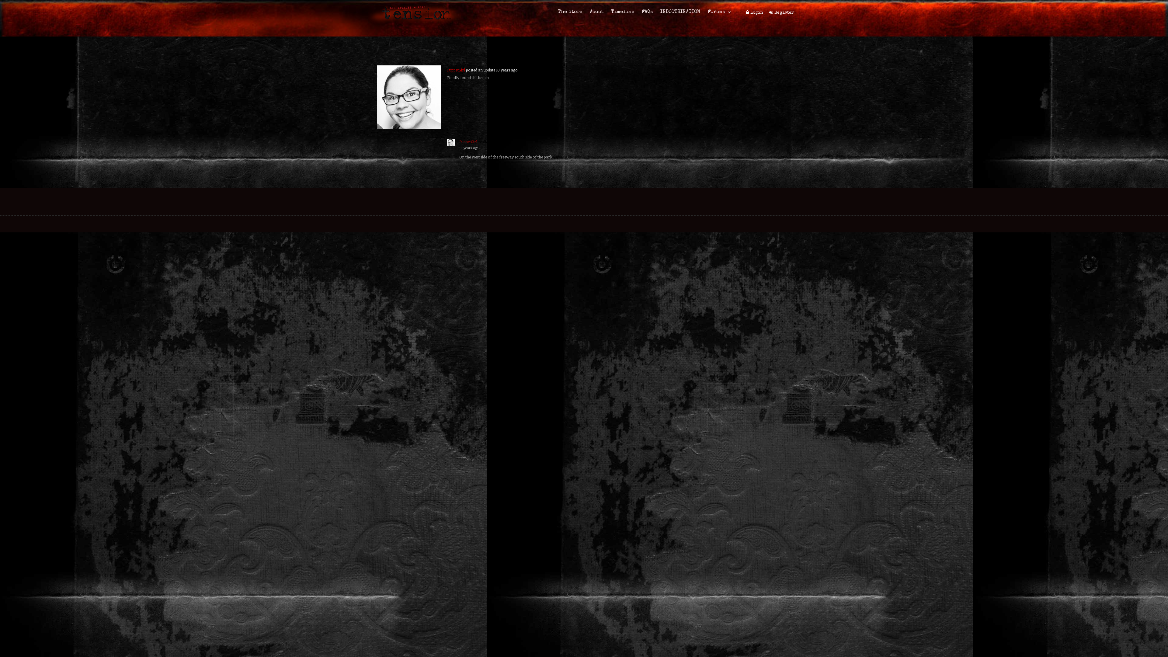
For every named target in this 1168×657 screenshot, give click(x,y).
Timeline (622, 12)
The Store (570, 12)
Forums (716, 12)
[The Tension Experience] (414, 23)
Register (784, 13)
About (596, 12)
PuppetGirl (456, 70)
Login (756, 13)
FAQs (647, 12)
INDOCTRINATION (680, 12)
